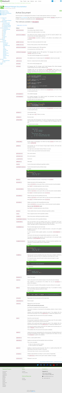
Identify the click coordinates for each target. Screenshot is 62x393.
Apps (28, 1)
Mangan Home (4, 10)
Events (2, 59)
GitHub (23, 378)
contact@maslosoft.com (48, 376)
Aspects (1, 63)
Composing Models (7, 25)
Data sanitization (4, 28)
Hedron (4, 380)
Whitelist (4, 386)
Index (4, 48)
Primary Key (5, 50)
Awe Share (5, 382)
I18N (4, 46)
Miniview (4, 385)
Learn (36, 1)
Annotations (3, 41)
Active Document (6, 22)
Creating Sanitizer (6, 29)
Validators (3, 39)
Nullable (4, 49)
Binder (4, 378)
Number (4, 40)
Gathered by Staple (58, 361)
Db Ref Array (5, 43)
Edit (60, 10)
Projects (24, 1)
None (4, 35)
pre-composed (24, 17)
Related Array (5, 53)
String (4, 34)
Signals (4, 376)
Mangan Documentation (6, 13)
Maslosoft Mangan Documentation (15, 7)
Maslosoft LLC (33, 390)
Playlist (4, 383)
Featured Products (7, 369)
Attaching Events (6, 60)
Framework (5, 371)
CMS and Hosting (31, 391)
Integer (4, 31)
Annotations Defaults (7, 20)
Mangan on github (5, 12)
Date (4, 38)
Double (4, 33)
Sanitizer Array (6, 55)
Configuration (4, 17)
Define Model (3, 21)
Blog (21, 1)
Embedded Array (6, 45)
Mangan (4, 372)
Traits (1, 64)
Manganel (5, 373)
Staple (4, 381)
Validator (5, 58)
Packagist (24, 379)
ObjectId (4, 36)
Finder (4, 61)
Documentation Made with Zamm (46, 361)
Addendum (5, 375)
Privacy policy (25, 372)
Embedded (5, 44)
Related (4, 51)
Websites (32, 1)
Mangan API (3, 14)
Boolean (4, 30)
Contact (39, 1)
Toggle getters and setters (22, 25)
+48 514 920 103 (47, 378)
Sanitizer (4, 54)
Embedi (4, 377)
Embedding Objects (7, 26)
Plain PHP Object (6, 24)
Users (4, 19)
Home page (3, 3)
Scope (4, 56)
